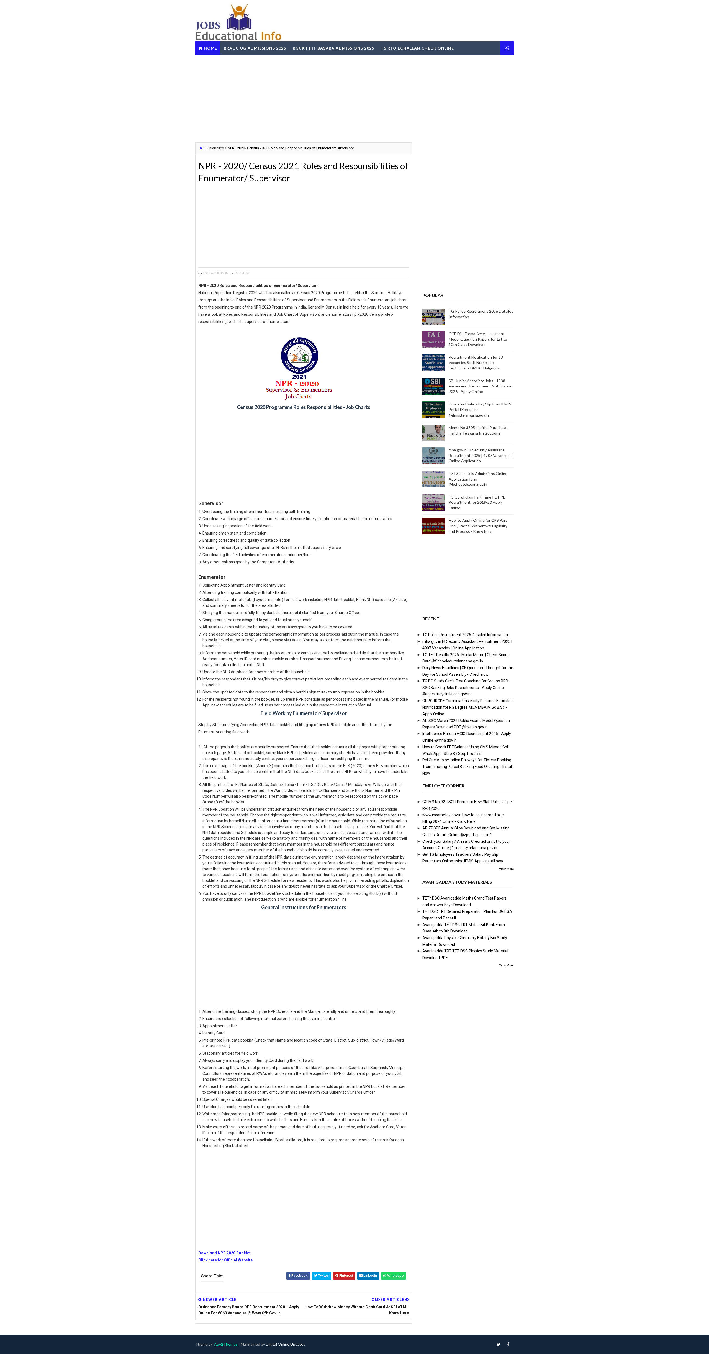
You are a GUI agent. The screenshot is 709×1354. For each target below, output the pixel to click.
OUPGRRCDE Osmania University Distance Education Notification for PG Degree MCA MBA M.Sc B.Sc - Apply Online (468, 707)
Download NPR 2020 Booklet (224, 1253)
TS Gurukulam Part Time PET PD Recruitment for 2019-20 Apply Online (477, 502)
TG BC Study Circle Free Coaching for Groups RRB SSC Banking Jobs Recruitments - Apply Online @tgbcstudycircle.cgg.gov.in (465, 688)
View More (506, 869)
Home (210, 48)
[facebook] (508, 1344)
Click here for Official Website (225, 1260)
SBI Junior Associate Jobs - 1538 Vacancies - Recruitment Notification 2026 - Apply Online (480, 386)
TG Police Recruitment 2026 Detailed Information (465, 635)
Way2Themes (226, 1344)
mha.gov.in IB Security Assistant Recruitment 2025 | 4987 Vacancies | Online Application (481, 455)
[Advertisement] (354, 98)
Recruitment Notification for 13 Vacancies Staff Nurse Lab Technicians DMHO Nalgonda (476, 362)
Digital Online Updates (285, 1344)
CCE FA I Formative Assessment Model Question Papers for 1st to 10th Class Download (478, 339)
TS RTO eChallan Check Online (417, 48)
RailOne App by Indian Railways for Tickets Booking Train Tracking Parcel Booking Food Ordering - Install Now (467, 766)
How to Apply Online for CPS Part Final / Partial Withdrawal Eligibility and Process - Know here (478, 525)
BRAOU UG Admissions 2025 (255, 48)
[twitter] (498, 1344)
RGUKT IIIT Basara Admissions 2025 (333, 48)
